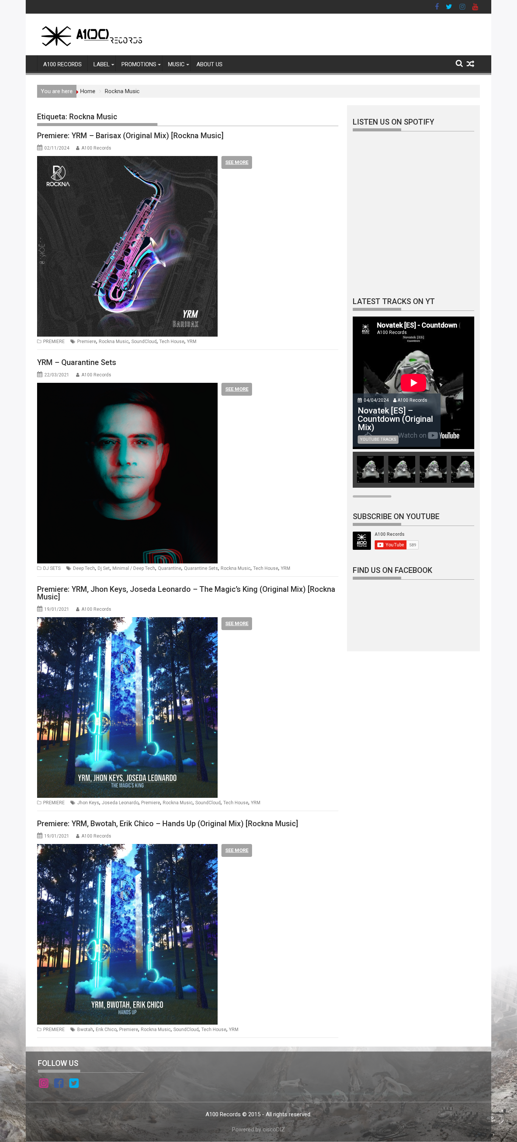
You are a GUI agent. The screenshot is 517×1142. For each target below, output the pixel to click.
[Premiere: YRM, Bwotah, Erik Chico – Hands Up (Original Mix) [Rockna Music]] (127, 848)
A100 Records (96, 148)
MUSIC (176, 64)
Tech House (171, 341)
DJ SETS (52, 568)
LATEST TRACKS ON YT (394, 301)
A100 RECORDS (62, 64)
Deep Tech (84, 568)
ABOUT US (209, 64)
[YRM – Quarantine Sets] (127, 387)
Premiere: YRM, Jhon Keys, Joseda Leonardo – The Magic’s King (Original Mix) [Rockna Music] (186, 593)
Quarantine (169, 568)
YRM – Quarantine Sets (76, 362)
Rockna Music (114, 341)
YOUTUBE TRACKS (378, 439)
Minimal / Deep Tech (133, 568)
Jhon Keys (88, 802)
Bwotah (85, 1029)
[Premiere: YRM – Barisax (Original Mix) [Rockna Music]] (127, 160)
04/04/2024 (376, 400)
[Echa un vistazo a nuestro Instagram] (43, 1084)
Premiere (86, 341)
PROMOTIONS (138, 64)
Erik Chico (106, 1029)
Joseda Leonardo (120, 802)
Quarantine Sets (201, 568)
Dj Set (104, 568)
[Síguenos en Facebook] (59, 1084)
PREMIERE (54, 341)
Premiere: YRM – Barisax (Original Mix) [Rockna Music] (130, 135)
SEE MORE (236, 162)
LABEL (101, 64)
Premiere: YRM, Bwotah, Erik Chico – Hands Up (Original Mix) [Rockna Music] (167, 823)
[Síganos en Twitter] (74, 1084)
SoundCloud (144, 341)
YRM (191, 341)
